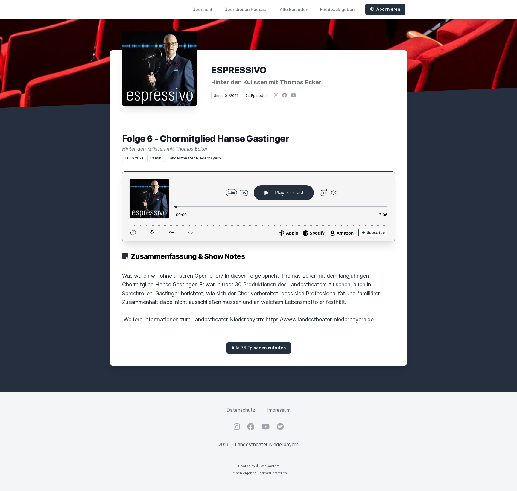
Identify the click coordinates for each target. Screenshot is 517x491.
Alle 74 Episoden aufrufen (259, 347)
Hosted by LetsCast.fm (258, 466)
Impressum (279, 410)
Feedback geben (337, 9)
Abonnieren (388, 9)
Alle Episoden (294, 9)
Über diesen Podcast (246, 9)
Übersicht (202, 9)
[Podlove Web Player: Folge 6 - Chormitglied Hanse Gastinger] (258, 206)
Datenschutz (240, 410)
